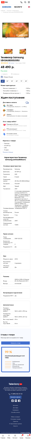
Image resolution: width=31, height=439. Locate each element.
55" (12, 81)
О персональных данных (15, 423)
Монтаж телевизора (16, 88)
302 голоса (11, 63)
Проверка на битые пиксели (16, 93)
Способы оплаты (15, 412)
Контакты (15, 405)
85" (26, 81)
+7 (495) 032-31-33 (16, 394)
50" (7, 81)
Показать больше (8, 152)
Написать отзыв (15, 343)
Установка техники (15, 419)
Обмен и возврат (15, 416)
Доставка (15, 407)
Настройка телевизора (16, 90)
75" (21, 81)
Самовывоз (16, 410)
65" (17, 81)
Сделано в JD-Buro (25, 432)
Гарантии (15, 421)
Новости (15, 426)
